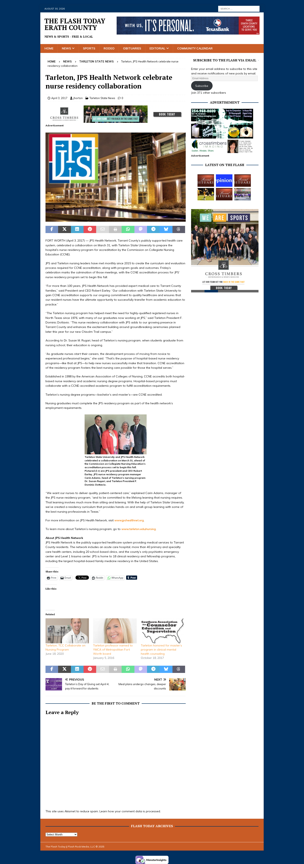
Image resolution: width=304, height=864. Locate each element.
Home (48, 48)
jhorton (78, 98)
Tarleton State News (102, 98)
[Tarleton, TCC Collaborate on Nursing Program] (67, 630)
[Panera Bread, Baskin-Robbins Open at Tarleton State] (242, 194)
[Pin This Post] (90, 229)
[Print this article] (115, 229)
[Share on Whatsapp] (128, 229)
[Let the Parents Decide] (224, 180)
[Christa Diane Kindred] (205, 180)
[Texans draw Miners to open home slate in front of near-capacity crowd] (205, 194)
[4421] (115, 219)
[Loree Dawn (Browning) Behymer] (224, 194)
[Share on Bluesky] (166, 229)
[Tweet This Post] (64, 229)
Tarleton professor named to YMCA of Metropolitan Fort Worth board (113, 650)
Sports (89, 48)
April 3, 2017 (59, 98)
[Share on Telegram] (153, 229)
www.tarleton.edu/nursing (138, 529)
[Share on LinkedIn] (77, 229)
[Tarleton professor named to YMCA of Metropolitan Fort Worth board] (114, 630)
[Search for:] (239, 8)
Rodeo (109, 48)
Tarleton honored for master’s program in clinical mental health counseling (161, 650)
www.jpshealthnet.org (129, 520)
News (66, 48)
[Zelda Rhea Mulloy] (242, 180)
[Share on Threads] (178, 229)
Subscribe (201, 86)
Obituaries (132, 48)
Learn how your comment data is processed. (130, 811)
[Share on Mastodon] (140, 229)
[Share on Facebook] (51, 229)
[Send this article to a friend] (102, 229)
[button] (115, 177)
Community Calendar (195, 48)
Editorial (157, 48)
